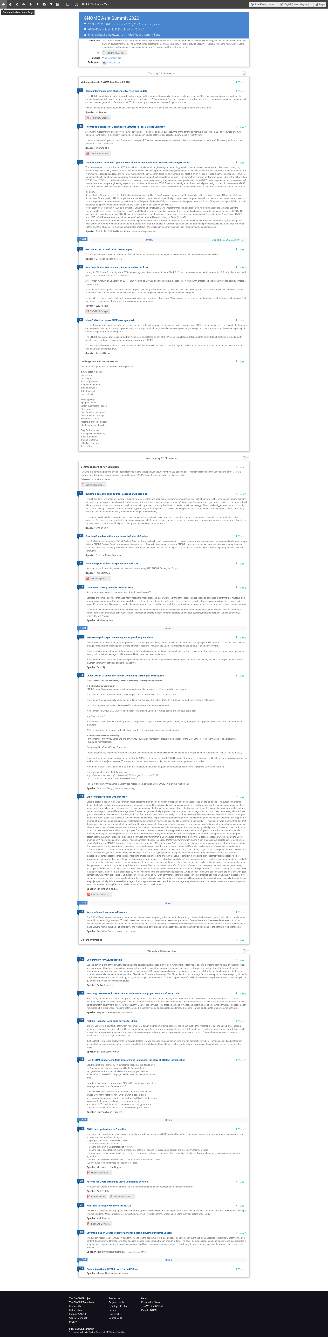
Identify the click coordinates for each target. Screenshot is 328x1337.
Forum (112, 1310)
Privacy (73, 1321)
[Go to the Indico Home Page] (3, 4)
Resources (114, 1298)
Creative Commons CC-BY (99, 1332)
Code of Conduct (78, 1317)
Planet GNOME (149, 1310)
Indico (122, 1332)
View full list (114, 62)
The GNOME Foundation (82, 1302)
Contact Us (75, 1306)
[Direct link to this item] (178, 73)
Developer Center (118, 1306)
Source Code (115, 1317)
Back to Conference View (95, 4)
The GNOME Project (80, 1298)
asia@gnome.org (113, 58)
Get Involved (76, 1310)
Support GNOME (78, 1314)
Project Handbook (118, 1302)
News (144, 1298)
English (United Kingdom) (296, 4)
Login (322, 4)
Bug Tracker (115, 1314)
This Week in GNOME (152, 1306)
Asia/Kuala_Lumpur (264, 4)
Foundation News (150, 1302)
